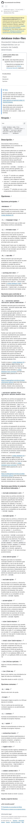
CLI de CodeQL (19, 9)
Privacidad (21, 820)
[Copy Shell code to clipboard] (24, 123)
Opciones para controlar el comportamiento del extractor (12, 295)
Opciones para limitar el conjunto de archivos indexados (13, 487)
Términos (15, 820)
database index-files (9, 12)
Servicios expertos (15, 822)
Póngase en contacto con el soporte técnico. (14, 809)
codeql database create (14, 283)
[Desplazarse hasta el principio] (24, 824)
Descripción (6, 140)
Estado (3, 822)
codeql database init (7, 215)
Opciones (5, 196)
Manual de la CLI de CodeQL (11, 11)
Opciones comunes (8, 684)
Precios (8, 822)
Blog (23, 822)
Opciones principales (9, 201)
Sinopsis (5, 118)
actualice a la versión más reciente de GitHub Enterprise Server (14, 27)
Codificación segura (9, 9)
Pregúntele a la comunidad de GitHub (12, 807)
